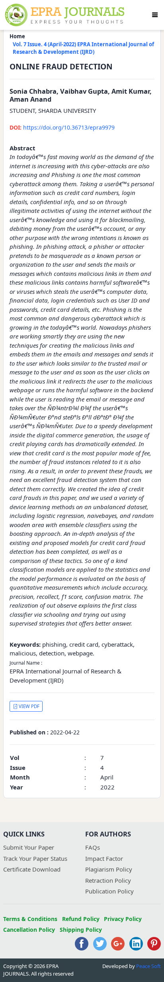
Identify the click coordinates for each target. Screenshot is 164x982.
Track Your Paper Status (35, 858)
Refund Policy (81, 919)
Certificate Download (32, 869)
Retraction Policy (108, 880)
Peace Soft (148, 966)
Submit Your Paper (28, 847)
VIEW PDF (28, 706)
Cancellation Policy (29, 929)
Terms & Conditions (30, 919)
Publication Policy (109, 891)
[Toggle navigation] (155, 15)
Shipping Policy (81, 929)
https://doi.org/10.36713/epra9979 (62, 127)
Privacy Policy (123, 919)
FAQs (92, 847)
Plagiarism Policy (108, 869)
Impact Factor (104, 858)
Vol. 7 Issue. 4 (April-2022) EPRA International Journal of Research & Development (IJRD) (83, 48)
